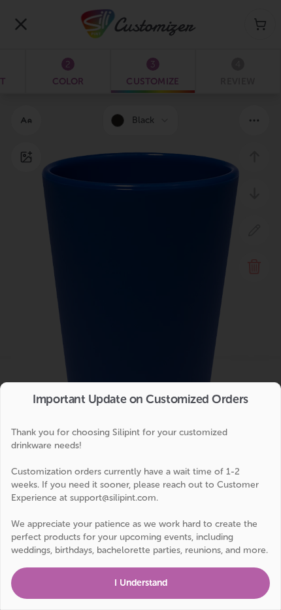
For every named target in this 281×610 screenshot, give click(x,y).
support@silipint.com (113, 497)
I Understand (140, 582)
